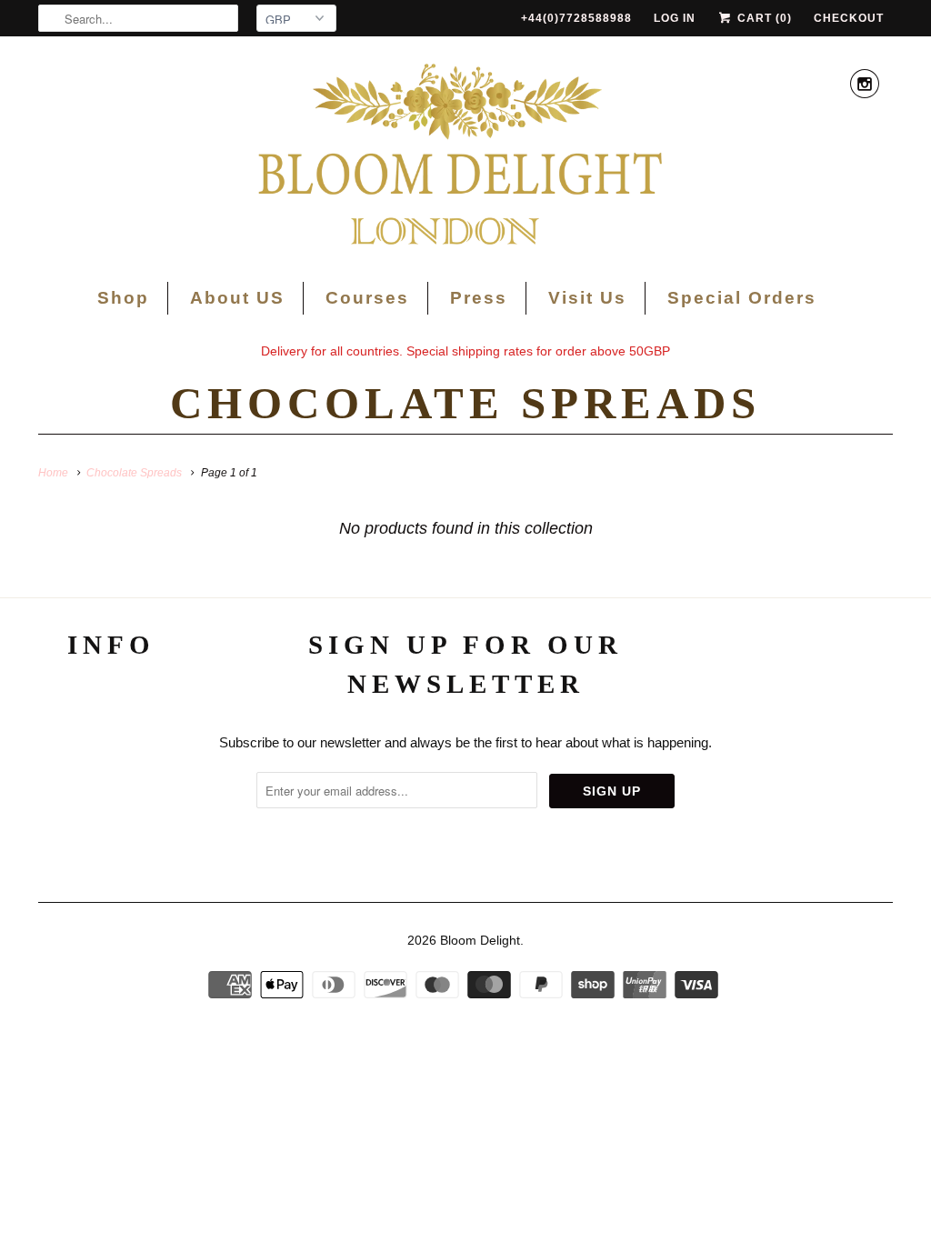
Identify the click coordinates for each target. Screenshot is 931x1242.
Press (478, 297)
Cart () (763, 18)
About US (237, 297)
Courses (367, 297)
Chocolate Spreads (465, 403)
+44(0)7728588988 (576, 18)
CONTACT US (111, 779)
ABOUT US (111, 703)
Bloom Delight (480, 940)
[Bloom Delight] (465, 157)
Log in (675, 18)
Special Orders (741, 297)
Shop (123, 297)
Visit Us (587, 297)
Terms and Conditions (110, 741)
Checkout (849, 18)
